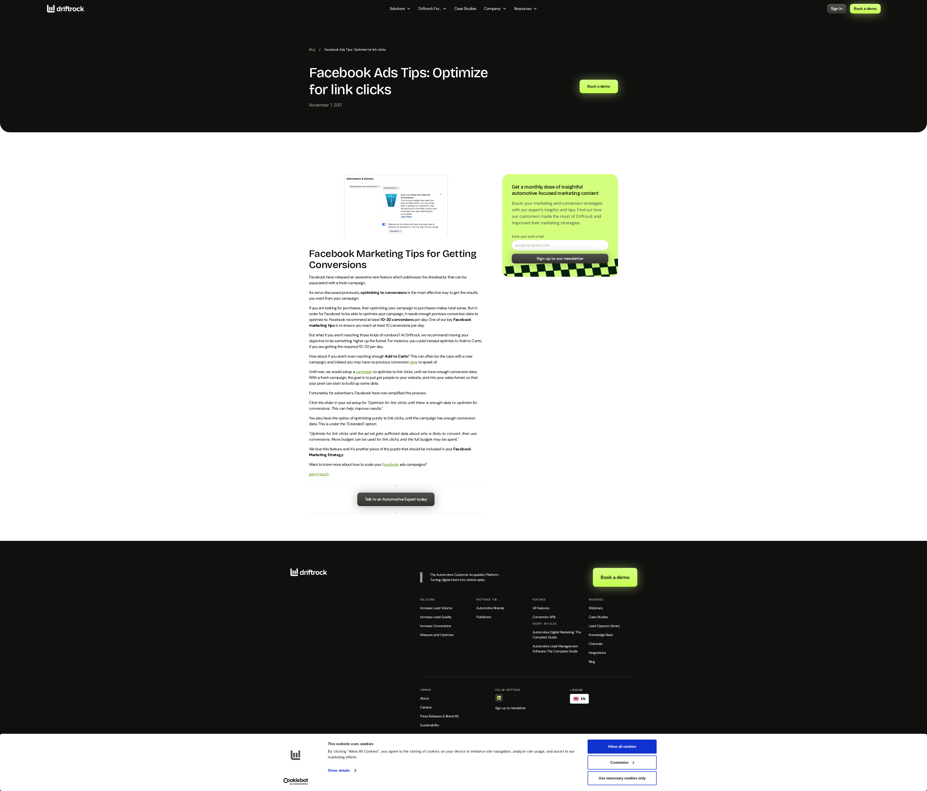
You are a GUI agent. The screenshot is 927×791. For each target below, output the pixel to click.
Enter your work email (527, 236)
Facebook (390, 464)
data (414, 362)
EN (583, 698)
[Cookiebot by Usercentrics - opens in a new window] (296, 781)
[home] (65, 8)
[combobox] (579, 699)
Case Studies (465, 8)
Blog (312, 49)
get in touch (319, 474)
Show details (339, 770)
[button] (400, 9)
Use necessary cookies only (622, 778)
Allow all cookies (622, 746)
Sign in (837, 8)
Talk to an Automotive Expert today (396, 499)
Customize (619, 762)
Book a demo (865, 8)
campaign (364, 371)
